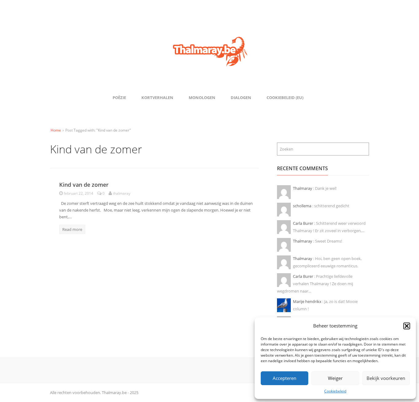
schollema (302, 206)
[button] (407, 326)
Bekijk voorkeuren (386, 378)
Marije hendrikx (307, 301)
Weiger (335, 378)
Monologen (202, 97)
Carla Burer (303, 223)
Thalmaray (303, 188)
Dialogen (241, 97)
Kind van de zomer (84, 184)
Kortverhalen (157, 97)
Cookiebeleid (335, 391)
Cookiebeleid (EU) (285, 97)
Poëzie (119, 97)
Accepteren (284, 378)
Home (56, 130)
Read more (72, 229)
